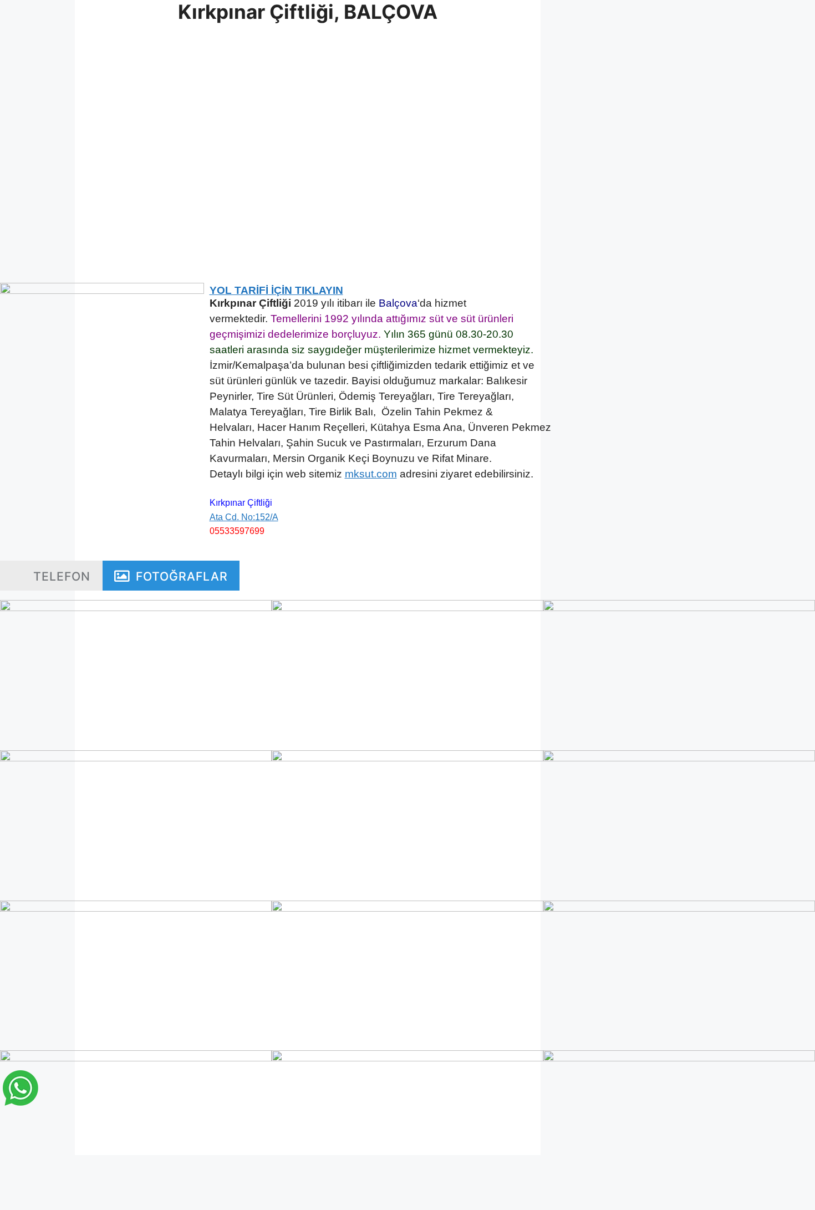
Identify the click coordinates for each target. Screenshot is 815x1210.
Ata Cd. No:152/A (244, 517)
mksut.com (371, 474)
